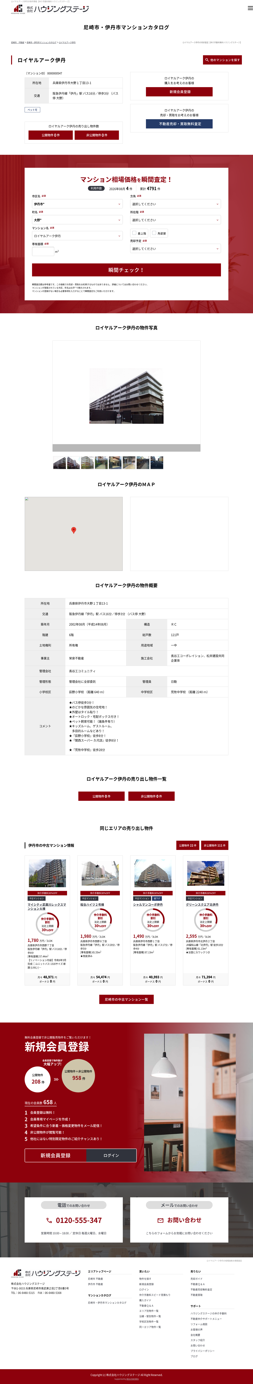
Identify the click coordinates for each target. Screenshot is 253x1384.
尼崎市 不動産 (17, 42)
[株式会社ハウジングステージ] (50, 13)
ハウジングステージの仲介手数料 (209, 1313)
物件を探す (145, 1278)
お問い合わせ (198, 1345)
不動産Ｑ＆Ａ (146, 1305)
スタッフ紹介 (198, 1340)
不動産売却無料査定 (201, 1289)
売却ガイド (197, 1278)
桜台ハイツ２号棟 (92, 904)
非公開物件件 (96, 135)
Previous (47, 397)
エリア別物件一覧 (149, 1310)
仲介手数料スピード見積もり (155, 1295)
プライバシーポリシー (203, 1350)
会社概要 (195, 1335)
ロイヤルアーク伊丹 (67, 42)
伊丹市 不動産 (95, 1284)
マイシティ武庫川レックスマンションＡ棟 (47, 906)
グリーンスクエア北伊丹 (202, 904)
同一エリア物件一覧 (150, 1327)
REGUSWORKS (132, 1379)
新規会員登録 (146, 1284)
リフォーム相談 (199, 1324)
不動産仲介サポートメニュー (206, 1318)
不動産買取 (197, 1295)
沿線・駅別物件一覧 (150, 1316)
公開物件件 (51, 135)
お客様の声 (197, 1329)
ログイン (144, 1289)
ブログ (194, 1356)
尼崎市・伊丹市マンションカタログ (41, 42)
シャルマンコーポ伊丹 (148, 904)
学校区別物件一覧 (149, 1321)
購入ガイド (145, 1300)
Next (207, 397)
